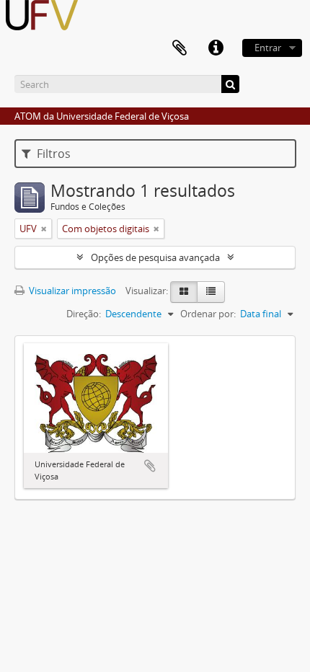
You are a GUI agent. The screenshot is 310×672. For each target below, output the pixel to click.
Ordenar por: (208, 313)
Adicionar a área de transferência (150, 466)
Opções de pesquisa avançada (155, 257)
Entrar (267, 47)
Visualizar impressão (71, 290)
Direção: (83, 313)
